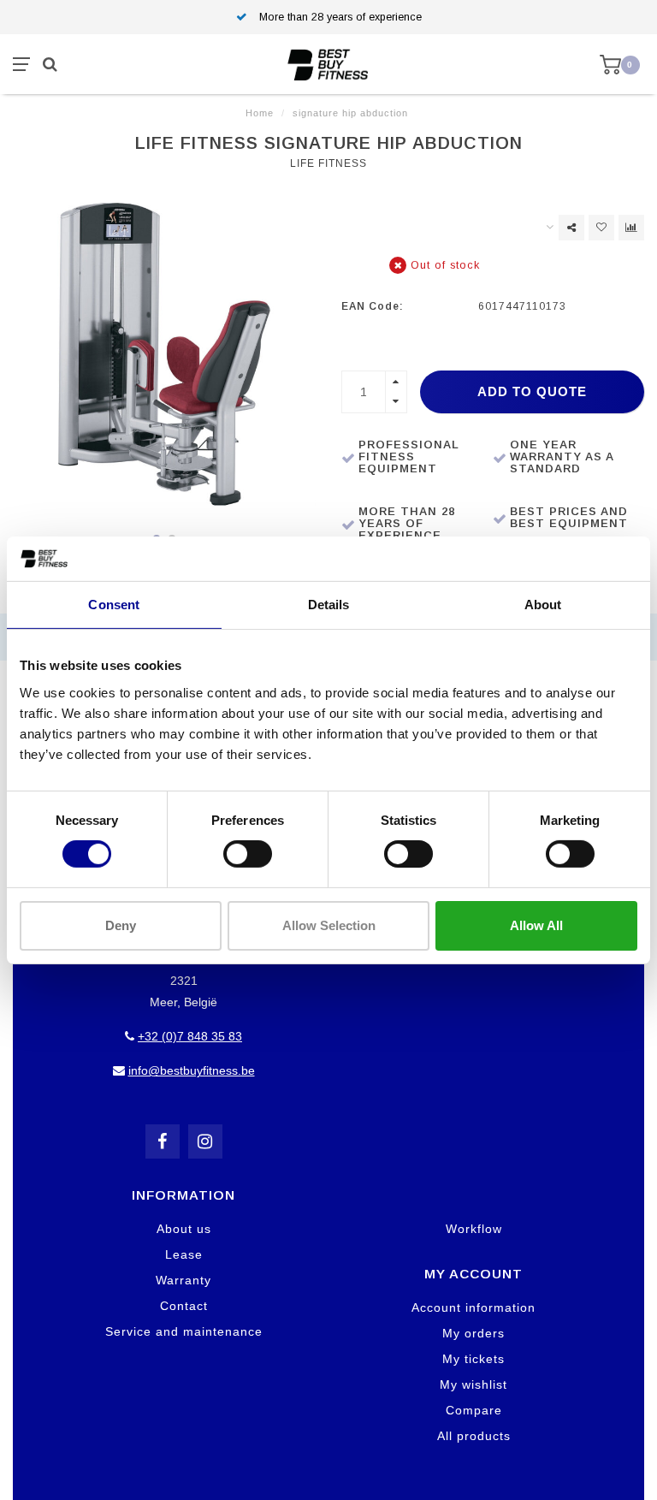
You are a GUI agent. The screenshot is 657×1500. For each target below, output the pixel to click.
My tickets (473, 1359)
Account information (473, 1307)
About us (184, 1229)
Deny (120, 925)
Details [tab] (329, 604)
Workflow (474, 1229)
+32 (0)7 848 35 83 (190, 1036)
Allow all (536, 925)
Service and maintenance (184, 1331)
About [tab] (543, 604)
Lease (184, 1254)
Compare (474, 1410)
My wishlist (473, 1384)
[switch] (247, 854)
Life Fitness (328, 163)
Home (260, 113)
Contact (184, 1306)
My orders (473, 1333)
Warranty (183, 1280)
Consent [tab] (113, 604)
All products (474, 1436)
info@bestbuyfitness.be (191, 1070)
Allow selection (329, 925)
